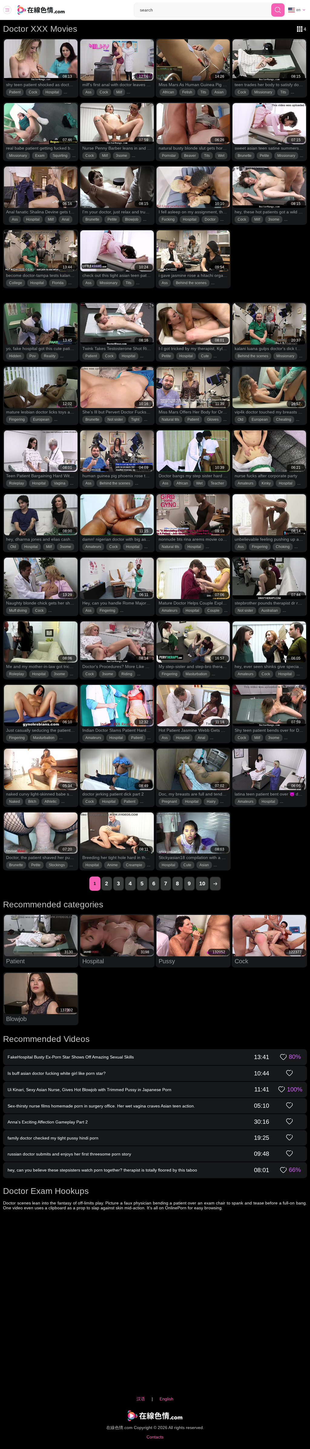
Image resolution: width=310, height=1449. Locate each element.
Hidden (15, 356)
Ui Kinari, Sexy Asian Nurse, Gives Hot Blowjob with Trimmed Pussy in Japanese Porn (89, 1089)
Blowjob (131, 219)
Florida (58, 283)
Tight (135, 419)
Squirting (60, 156)
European (41, 419)
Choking (283, 547)
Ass (88, 92)
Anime (112, 865)
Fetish (187, 92)
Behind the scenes (191, 283)
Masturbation (196, 674)
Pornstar (169, 156)
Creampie (134, 865)
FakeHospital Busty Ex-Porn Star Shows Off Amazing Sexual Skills (71, 1057)
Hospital (52, 92)
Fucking (168, 219)
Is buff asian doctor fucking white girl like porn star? (57, 1073)
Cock (33, 92)
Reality (49, 356)
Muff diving (18, 610)
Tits (203, 92)
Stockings (57, 865)
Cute (205, 356)
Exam (40, 156)
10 (202, 883)
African (168, 92)
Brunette (245, 156)
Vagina (59, 483)
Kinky (266, 483)
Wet (221, 156)
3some (121, 156)
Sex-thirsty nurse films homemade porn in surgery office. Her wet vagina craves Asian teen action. (101, 1106)
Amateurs (245, 483)
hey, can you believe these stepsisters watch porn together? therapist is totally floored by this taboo (102, 1170)
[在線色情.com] (49, 10)
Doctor (210, 219)
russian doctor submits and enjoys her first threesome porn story (69, 1154)
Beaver (190, 156)
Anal (65, 219)
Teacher (217, 483)
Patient (15, 92)
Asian (219, 92)
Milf (119, 92)
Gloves (213, 419)
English (166, 1398)
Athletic (51, 801)
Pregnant (169, 801)
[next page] (215, 884)
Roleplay (16, 483)
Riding (126, 674)
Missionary (263, 92)
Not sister (115, 419)
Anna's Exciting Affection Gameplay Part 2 (48, 1122)
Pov (32, 356)
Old (240, 419)
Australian (269, 610)
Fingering (17, 419)
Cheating (283, 419)
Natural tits (170, 419)
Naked (14, 801)
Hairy (211, 801)
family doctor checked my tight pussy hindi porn (53, 1138)
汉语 (141, 1398)
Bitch (32, 801)
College (15, 283)
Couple (213, 610)
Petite (264, 156)
